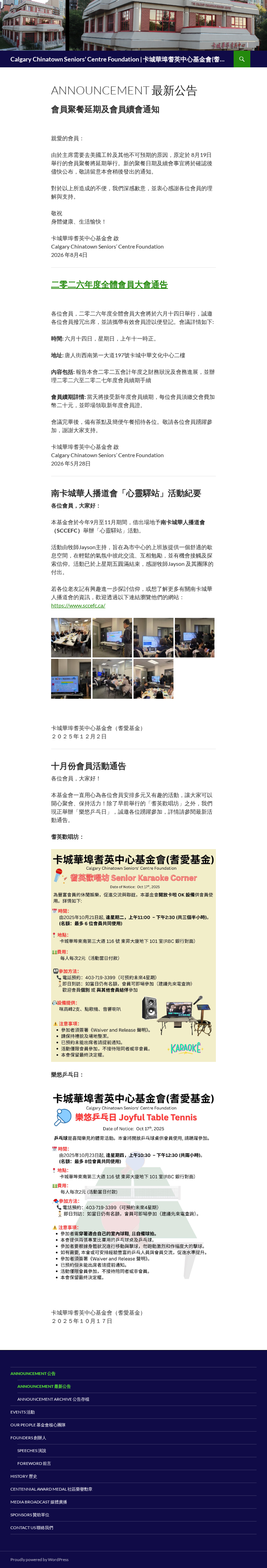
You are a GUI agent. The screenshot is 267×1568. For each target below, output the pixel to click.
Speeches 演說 (31, 1450)
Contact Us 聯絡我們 (31, 1527)
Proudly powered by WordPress (39, 1559)
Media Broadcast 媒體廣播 (38, 1501)
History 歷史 (23, 1476)
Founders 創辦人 (28, 1437)
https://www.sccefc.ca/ (78, 605)
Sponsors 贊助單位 (29, 1514)
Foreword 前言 (34, 1463)
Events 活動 (22, 1412)
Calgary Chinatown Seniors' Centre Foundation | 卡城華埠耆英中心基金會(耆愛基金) (118, 59)
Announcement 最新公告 (44, 1386)
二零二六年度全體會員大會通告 (109, 284)
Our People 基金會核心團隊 (38, 1424)
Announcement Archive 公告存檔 (53, 1399)
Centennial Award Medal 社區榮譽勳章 (51, 1489)
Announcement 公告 (33, 1373)
